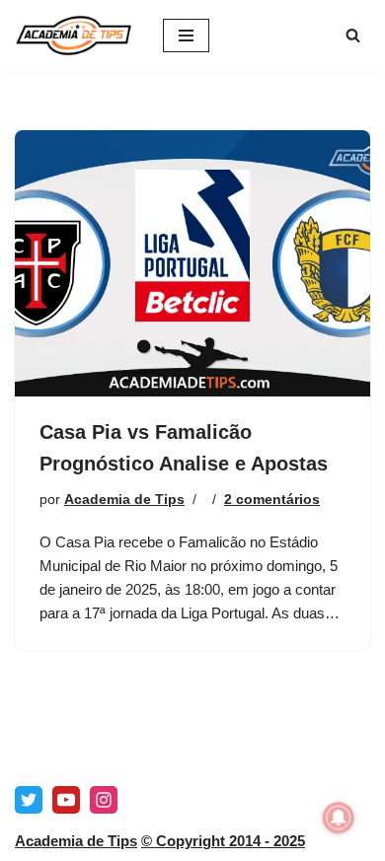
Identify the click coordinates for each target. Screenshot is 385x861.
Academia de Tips (124, 499)
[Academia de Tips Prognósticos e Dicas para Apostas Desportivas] (74, 35)
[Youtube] (66, 800)
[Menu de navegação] (186, 35)
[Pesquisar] (353, 35)
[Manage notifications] (338, 817)
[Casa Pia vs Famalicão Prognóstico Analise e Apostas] (192, 263)
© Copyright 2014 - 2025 (223, 840)
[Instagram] (103, 800)
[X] (28, 800)
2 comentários (272, 499)
